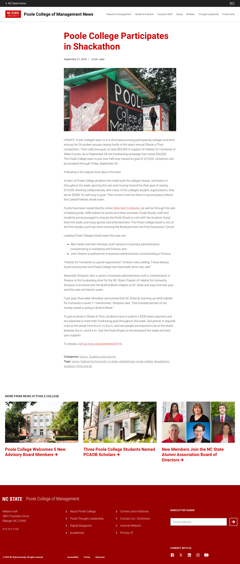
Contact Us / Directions (135, 518)
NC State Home (17, 3)
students (69, 366)
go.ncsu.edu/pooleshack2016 (103, 344)
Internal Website (130, 525)
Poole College (144, 361)
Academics (77, 532)
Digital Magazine (81, 525)
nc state (113, 361)
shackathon (161, 361)
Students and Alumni (102, 356)
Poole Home (228, 14)
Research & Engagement (119, 14)
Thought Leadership (209, 14)
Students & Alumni (144, 14)
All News (190, 14)
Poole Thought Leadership (87, 518)
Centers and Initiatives (134, 511)
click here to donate (126, 208)
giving (75, 361)
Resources (100, 557)
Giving (179, 14)
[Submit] (233, 522)
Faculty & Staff (164, 14)
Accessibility (72, 557)
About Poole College (83, 511)
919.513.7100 (11, 529)
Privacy (87, 557)
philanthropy (127, 361)
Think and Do (84, 366)
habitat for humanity (93, 361)
